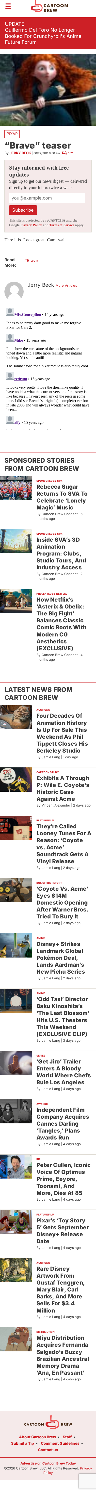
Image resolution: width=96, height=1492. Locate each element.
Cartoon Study (47, 772)
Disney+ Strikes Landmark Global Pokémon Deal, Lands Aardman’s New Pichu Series (60, 957)
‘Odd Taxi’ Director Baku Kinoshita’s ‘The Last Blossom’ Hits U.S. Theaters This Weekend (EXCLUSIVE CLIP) (62, 1016)
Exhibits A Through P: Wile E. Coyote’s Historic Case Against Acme (62, 788)
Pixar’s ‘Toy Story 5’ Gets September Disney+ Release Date (62, 1230)
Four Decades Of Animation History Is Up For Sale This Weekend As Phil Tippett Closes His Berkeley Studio (62, 733)
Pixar (12, 133)
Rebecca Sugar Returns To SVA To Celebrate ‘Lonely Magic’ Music (62, 497)
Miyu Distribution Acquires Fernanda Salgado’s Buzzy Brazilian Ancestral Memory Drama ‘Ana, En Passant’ (62, 1355)
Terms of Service (61, 225)
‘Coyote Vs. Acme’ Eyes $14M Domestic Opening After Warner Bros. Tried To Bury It (62, 902)
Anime (40, 938)
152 (70, 153)
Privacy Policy (31, 225)
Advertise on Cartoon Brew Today (48, 1463)
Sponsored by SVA (49, 481)
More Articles (66, 285)
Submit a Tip (22, 1443)
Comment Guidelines (60, 1443)
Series (40, 1055)
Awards (42, 1104)
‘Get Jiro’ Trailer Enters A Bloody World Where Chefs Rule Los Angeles (63, 1072)
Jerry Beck (20, 153)
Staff (67, 1437)
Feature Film (45, 820)
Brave (32, 260)
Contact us (48, 1449)
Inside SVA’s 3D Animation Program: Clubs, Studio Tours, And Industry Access (61, 553)
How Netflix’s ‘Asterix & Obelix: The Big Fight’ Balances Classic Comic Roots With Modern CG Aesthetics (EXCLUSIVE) (61, 624)
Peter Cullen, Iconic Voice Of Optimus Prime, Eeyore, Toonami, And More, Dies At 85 (63, 1179)
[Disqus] (48, 368)
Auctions (43, 709)
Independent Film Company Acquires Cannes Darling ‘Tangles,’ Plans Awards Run (62, 1123)
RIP (38, 1159)
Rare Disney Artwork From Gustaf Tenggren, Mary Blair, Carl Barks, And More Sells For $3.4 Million (60, 1289)
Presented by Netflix (51, 593)
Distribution (45, 1332)
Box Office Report (49, 883)
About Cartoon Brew (37, 1437)
